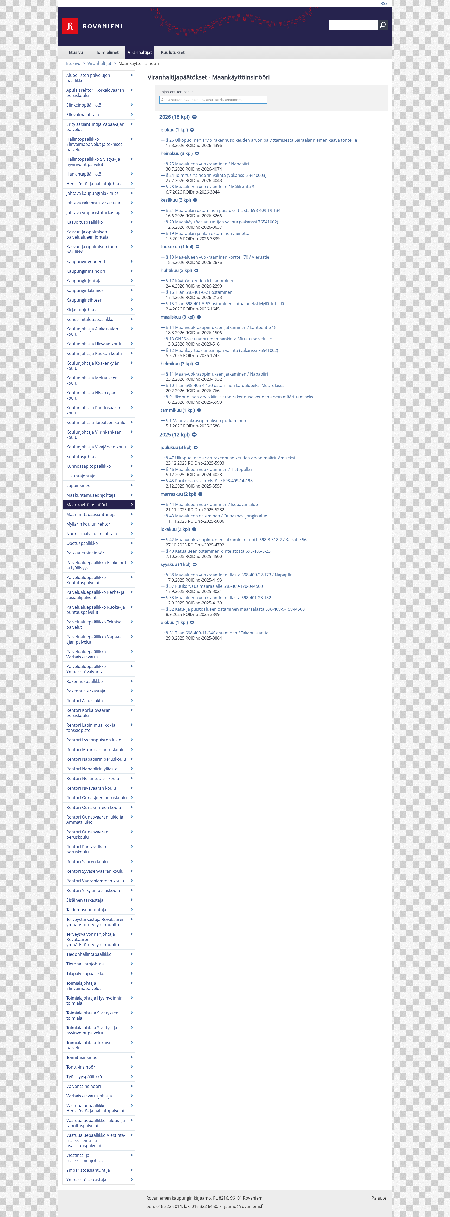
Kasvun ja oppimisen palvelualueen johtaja (87, 234)
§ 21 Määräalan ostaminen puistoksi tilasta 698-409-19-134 (223, 210)
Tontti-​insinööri (81, 1067)
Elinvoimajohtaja (82, 114)
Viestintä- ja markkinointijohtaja (85, 1157)
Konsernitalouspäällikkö (90, 319)
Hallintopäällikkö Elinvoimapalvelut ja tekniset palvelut (94, 144)
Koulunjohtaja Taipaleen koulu (96, 422)
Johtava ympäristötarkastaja (94, 212)
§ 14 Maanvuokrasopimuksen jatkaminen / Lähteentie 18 (221, 327)
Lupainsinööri (79, 485)
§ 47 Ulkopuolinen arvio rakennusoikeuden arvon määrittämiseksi (230, 458)
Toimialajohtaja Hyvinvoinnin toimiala (94, 1000)
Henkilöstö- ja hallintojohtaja (94, 183)
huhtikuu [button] (176, 270)
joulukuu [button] (176, 447)
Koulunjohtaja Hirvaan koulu (94, 344)
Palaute (379, 1198)
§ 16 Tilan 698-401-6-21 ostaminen (199, 292)
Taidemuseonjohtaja (86, 910)
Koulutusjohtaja (82, 456)
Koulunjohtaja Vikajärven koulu (96, 447)
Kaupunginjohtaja (83, 281)
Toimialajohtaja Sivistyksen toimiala (92, 1015)
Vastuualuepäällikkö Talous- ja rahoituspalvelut (95, 1123)
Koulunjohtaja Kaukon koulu (94, 353)
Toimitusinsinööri (83, 1057)
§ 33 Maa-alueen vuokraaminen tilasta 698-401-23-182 (218, 598)
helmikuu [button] (177, 363)
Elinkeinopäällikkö (83, 105)
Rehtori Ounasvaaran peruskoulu (87, 834)
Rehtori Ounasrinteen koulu (93, 807)
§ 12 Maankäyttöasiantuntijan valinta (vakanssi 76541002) (222, 350)
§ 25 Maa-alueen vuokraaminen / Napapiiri (207, 164)
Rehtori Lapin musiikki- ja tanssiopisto (90, 727)
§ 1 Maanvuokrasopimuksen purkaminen (206, 420)
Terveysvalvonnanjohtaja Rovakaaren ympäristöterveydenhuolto (92, 939)
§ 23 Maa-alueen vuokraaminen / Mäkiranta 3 (210, 187)
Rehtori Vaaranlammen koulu (95, 881)
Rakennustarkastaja (85, 691)
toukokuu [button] (177, 246)
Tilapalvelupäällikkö (85, 973)
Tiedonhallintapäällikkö (89, 954)
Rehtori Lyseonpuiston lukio (93, 740)
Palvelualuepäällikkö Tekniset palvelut (94, 624)
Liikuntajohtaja (80, 476)
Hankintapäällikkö (83, 174)
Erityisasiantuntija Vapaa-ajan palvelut (95, 126)
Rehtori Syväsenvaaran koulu (94, 871)
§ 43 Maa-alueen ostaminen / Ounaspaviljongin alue (216, 516)
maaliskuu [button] (178, 317)
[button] (383, 25)
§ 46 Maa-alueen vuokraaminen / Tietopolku (209, 469)
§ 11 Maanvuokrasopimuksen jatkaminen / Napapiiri (217, 374)
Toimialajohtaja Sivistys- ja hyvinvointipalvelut (91, 1030)
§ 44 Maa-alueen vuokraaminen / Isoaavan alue (212, 504)
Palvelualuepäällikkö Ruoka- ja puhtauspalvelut (95, 609)
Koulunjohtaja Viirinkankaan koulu (94, 434)
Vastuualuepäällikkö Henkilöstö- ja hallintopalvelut (95, 1108)
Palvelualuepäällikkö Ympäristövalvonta (86, 669)
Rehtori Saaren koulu (87, 861)
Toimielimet (107, 52)
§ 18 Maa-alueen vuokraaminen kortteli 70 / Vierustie (217, 257)
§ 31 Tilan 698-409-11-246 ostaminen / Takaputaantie (217, 633)
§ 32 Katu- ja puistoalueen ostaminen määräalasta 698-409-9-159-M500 (235, 609)
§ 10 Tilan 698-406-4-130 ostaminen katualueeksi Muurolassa (225, 385)
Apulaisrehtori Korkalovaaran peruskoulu (95, 92)
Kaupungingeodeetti (86, 261)
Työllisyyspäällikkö (84, 1076)
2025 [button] (174, 434)
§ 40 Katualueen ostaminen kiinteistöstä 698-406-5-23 (218, 551)
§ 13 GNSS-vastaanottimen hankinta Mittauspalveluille (219, 339)
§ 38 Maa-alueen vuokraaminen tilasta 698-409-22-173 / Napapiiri (229, 575)
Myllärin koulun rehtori (88, 524)
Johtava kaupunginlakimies (92, 193)
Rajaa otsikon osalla (176, 91)
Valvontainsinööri (83, 1086)
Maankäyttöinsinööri (86, 505)
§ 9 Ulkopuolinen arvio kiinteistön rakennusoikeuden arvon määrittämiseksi (240, 397)
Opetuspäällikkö (82, 543)
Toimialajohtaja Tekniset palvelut (89, 1045)
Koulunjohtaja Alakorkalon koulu (92, 331)
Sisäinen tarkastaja (84, 900)
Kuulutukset (173, 52)
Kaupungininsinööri (85, 271)
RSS (384, 3)
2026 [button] (174, 116)
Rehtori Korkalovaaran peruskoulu (88, 712)
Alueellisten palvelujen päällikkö (88, 77)
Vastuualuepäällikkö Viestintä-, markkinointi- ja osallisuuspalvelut (96, 1140)
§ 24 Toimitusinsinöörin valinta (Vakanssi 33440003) (216, 175)
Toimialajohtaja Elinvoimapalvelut (83, 985)
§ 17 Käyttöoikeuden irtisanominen (200, 281)
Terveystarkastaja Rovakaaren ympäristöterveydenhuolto (95, 921)
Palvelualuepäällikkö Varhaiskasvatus (86, 654)
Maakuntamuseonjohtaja (91, 495)
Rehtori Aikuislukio (84, 700)
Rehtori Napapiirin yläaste (91, 769)
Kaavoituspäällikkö (84, 222)
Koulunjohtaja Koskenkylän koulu (93, 365)
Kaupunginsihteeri (84, 300)
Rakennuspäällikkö (84, 681)
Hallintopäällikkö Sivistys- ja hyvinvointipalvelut (93, 161)
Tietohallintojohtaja (85, 964)
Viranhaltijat (140, 52)
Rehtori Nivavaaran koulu (91, 788)
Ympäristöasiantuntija (88, 1170)
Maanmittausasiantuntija (91, 514)
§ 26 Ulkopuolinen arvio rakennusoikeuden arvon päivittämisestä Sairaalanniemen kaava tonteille (261, 140)
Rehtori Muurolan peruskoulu (95, 749)
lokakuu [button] (175, 529)
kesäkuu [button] (176, 200)
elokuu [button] (174, 130)
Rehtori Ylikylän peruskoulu (93, 890)
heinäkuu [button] (177, 153)
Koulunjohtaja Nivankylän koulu (91, 395)
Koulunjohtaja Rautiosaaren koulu (93, 410)
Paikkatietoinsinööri (85, 553)
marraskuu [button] (178, 494)
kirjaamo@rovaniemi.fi (241, 1206)
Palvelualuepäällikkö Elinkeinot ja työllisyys (96, 565)
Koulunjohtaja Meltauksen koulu (92, 380)
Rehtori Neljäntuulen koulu (92, 778)
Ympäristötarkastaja (86, 1180)
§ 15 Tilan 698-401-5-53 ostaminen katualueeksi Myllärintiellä (225, 304)
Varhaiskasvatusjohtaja (89, 1096)
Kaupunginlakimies (85, 290)
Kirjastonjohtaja (82, 310)
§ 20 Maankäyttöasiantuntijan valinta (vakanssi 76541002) (222, 222)
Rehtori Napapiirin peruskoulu (96, 759)
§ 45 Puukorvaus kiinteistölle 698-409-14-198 (209, 481)
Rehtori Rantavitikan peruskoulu (86, 849)
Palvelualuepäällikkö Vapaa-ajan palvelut (93, 639)
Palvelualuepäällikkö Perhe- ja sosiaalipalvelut (95, 594)
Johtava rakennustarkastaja (93, 203)
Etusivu (76, 52)
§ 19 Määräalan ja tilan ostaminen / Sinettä (207, 233)
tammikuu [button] (178, 410)
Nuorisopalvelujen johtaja (91, 533)
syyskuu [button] (175, 564)
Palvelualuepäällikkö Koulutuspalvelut (86, 580)
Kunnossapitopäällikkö (88, 466)
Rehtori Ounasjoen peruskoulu (96, 798)
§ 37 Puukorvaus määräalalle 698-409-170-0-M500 (214, 586)
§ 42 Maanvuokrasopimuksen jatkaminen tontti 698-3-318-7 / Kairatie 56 (236, 539)
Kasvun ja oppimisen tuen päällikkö (91, 249)
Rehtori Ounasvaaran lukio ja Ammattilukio (94, 819)
